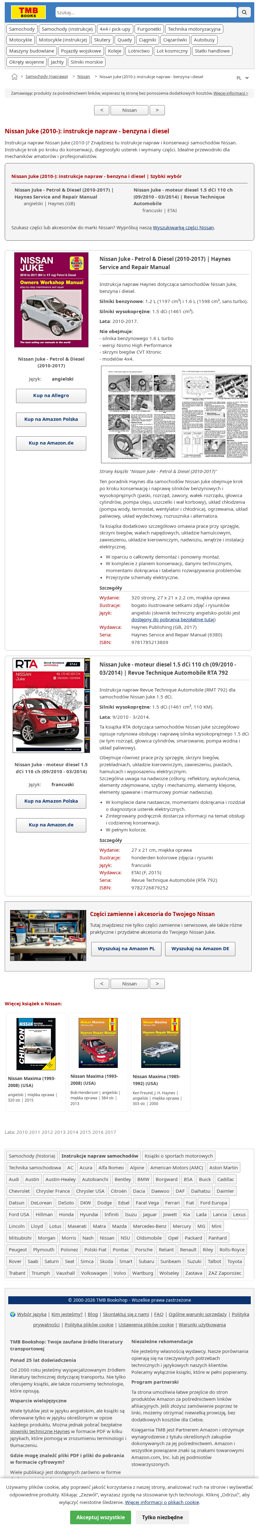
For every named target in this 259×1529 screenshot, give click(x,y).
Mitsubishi (20, 1238)
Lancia (220, 1214)
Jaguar (150, 1214)
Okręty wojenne (26, 62)
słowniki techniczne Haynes (40, 1431)
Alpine (137, 1167)
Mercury (182, 1226)
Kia (186, 1214)
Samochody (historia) (32, 1156)
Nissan (83, 76)
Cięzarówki (175, 39)
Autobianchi (95, 1179)
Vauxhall (65, 1273)
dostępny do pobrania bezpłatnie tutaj (172, 619)
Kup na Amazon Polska (51, 419)
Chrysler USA (90, 1191)
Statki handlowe (212, 50)
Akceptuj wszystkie (100, 1517)
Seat (69, 1261)
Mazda (119, 1226)
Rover (15, 1261)
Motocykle (20, 39)
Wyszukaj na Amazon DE (200, 948)
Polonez (69, 1249)
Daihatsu (200, 1191)
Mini (216, 1226)
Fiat (190, 1202)
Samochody (22, 29)
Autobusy (204, 39)
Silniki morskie (87, 62)
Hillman (44, 1214)
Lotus (55, 1226)
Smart (125, 1261)
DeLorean (41, 1202)
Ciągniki (147, 39)
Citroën (119, 1191)
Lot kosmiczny (172, 50)
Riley (208, 1249)
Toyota (234, 1261)
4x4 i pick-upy (115, 29)
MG (201, 1226)
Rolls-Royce (232, 1249)
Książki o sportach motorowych (179, 1156)
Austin (32, 1179)
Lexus (239, 1214)
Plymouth (43, 1249)
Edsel (124, 1202)
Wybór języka (31, 1314)
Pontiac (121, 1249)
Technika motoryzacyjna (194, 29)
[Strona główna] (14, 77)
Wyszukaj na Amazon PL (126, 948)
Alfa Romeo (111, 1167)
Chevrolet (19, 1191)
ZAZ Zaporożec (224, 1273)
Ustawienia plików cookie (146, 1324)
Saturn (52, 1261)
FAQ (159, 1314)
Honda (66, 1214)
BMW (143, 1179)
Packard (193, 1238)
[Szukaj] (244, 12)
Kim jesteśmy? (67, 1314)
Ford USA (19, 1214)
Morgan (46, 1238)
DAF (180, 1191)
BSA (188, 1179)
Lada (201, 1214)
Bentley (123, 1179)
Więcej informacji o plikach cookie (162, 1502)
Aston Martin (223, 1167)
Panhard (217, 1238)
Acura (86, 1167)
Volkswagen (94, 1273)
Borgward (167, 1179)
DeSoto (66, 1202)
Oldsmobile (149, 1238)
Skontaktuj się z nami (126, 1314)
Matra (99, 1226)
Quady (124, 39)
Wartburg (142, 1273)
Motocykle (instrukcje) (63, 39)
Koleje (114, 50)
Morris (69, 1238)
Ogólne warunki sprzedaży (198, 1314)
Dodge (104, 1202)
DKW (85, 1202)
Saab (33, 1261)
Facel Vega (147, 1202)
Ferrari (172, 1202)
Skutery (102, 39)
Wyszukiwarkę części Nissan (183, 227)
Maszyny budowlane (31, 50)
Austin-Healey (60, 1179)
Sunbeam (170, 1261)
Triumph (41, 1273)
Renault (188, 1249)
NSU (125, 1238)
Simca (87, 1261)
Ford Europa (213, 1202)
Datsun (16, 1202)
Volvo (120, 1273)
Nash (87, 1238)
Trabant (17, 1273)
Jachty (57, 62)
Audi (14, 1179)
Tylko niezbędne (162, 1517)
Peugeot (18, 1249)
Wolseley (169, 1273)
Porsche (144, 1249)
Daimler (225, 1191)
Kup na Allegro (51, 395)
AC (70, 1167)
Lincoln (17, 1226)
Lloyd (37, 1226)
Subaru (146, 1261)
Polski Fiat (95, 1249)
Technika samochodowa (35, 1167)
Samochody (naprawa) (47, 76)
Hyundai (89, 1214)
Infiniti (112, 1214)
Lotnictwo (139, 50)
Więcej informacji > (231, 93)
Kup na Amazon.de (51, 442)
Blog (93, 1314)
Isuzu (131, 1214)
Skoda (106, 1261)
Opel (173, 1238)
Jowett (170, 1214)
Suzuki (194, 1261)
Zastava (193, 1273)
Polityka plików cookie (89, 1324)
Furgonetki (149, 29)
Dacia (139, 1191)
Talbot (214, 1261)
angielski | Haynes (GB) (64, 196)
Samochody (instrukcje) (67, 29)
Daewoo (160, 1191)
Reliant (166, 1249)
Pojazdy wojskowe (81, 50)
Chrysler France (53, 1191)
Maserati (77, 1226)
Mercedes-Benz (149, 1226)
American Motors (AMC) (176, 1167)
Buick (205, 1179)
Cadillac (225, 1179)
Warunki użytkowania (202, 1324)
